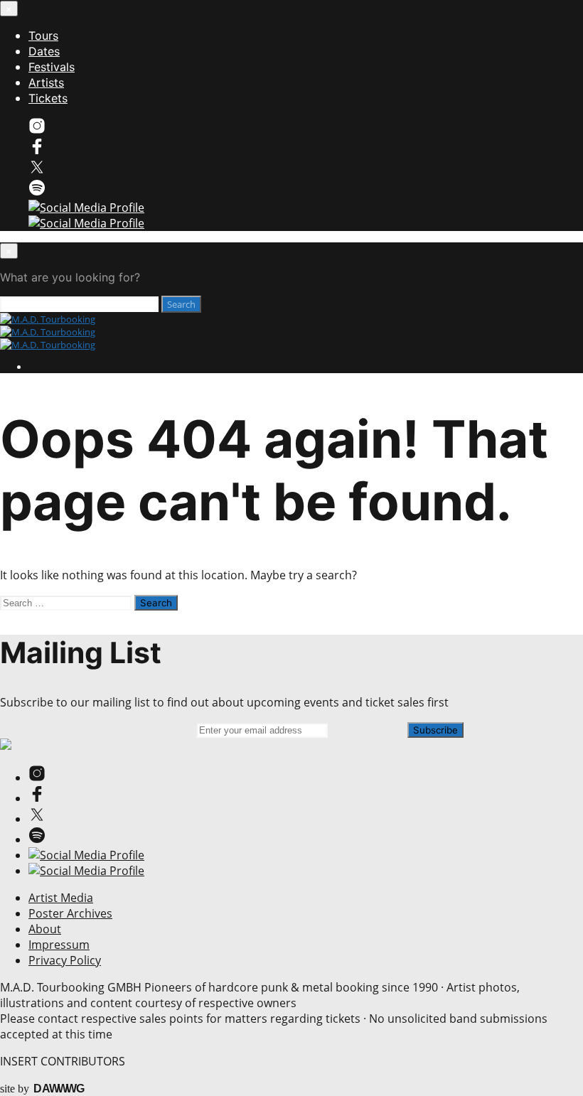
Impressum (59, 944)
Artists (46, 82)
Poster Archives (70, 913)
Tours (43, 35)
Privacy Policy (64, 960)
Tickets (48, 98)
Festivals (51, 67)
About (44, 929)
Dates (44, 51)
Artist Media (60, 898)
